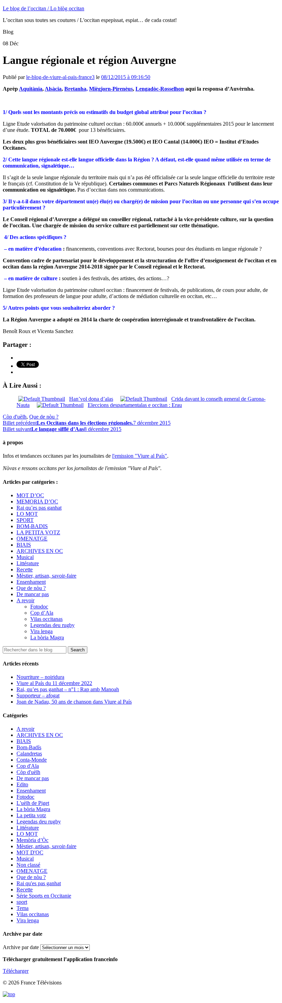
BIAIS (24, 545)
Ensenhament (31, 582)
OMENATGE (32, 539)
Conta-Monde (32, 760)
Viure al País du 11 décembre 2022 (54, 683)
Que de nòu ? (43, 417)
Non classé (28, 865)
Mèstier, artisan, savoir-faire (46, 576)
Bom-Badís (29, 747)
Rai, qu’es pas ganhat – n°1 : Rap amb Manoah (68, 689)
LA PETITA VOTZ (38, 532)
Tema (23, 908)
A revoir (25, 600)
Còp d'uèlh (14, 417)
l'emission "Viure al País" (139, 456)
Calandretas (29, 753)
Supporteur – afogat (38, 695)
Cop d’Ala (41, 613)
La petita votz (31, 815)
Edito (22, 784)
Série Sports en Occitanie (44, 896)
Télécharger (16, 971)
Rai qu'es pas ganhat (39, 883)
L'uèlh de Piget (33, 803)
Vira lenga (41, 631)
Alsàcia (53, 89)
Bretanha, (76, 89)
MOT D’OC (30, 495)
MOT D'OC (30, 852)
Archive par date (21, 947)
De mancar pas (33, 594)
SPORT (25, 520)
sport (22, 902)
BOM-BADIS (32, 526)
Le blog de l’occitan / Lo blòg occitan (43, 8)
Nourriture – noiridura (40, 677)
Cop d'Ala (28, 766)
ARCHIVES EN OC (40, 551)
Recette (25, 569)
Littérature (28, 563)
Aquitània (30, 89)
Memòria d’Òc (32, 840)
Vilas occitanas (46, 619)
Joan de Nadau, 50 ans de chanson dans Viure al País (74, 702)
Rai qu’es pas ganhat (39, 508)
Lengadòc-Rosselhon (159, 89)
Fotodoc (39, 606)
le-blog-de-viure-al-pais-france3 (60, 77)
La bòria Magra (47, 637)
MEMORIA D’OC (37, 501)
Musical (25, 557)
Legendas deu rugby (52, 625)
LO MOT (27, 514)
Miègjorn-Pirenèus (111, 89)
